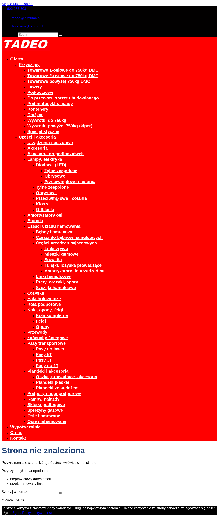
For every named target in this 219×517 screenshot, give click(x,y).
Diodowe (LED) (51, 165)
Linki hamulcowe (53, 276)
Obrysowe (54, 176)
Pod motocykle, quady (50, 103)
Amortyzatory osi (44, 215)
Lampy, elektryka (44, 159)
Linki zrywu (56, 248)
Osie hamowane (43, 415)
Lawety (34, 86)
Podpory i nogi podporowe (54, 393)
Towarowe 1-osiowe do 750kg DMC (62, 70)
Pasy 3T (44, 360)
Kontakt (18, 438)
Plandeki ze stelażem (57, 388)
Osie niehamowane (46, 421)
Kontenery (37, 109)
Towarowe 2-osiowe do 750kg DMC (62, 75)
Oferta (16, 59)
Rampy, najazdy (43, 399)
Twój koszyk (27, 26)
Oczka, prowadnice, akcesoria (66, 376)
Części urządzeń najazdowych (66, 243)
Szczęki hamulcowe (56, 287)
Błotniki (35, 220)
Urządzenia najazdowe (50, 142)
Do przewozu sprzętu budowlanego (63, 98)
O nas (16, 432)
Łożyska (35, 293)
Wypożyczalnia (25, 427)
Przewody (37, 332)
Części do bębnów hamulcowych (69, 237)
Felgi (41, 321)
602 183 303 (16, 9)
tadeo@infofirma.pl (26, 18)
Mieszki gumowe (61, 254)
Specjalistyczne (43, 131)
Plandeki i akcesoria (47, 371)
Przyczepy (29, 64)
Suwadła (53, 259)
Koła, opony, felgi (45, 309)
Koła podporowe (44, 304)
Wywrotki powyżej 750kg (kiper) (59, 126)
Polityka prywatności (37, 513)
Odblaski (45, 209)
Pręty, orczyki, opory (57, 282)
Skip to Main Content (17, 4)
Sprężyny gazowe (45, 410)
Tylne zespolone (60, 170)
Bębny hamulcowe (54, 231)
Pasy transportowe (46, 343)
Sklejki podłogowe (46, 404)
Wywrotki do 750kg (46, 120)
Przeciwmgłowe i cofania (69, 181)
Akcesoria (37, 148)
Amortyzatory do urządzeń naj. (75, 270)
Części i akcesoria (37, 137)
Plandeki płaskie (52, 382)
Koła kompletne (52, 315)
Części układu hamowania (53, 226)
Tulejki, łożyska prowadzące (73, 265)
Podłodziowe (40, 92)
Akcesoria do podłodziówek (55, 153)
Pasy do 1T (47, 365)
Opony (42, 326)
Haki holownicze (44, 298)
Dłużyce (35, 114)
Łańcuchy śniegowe (47, 337)
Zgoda (17, 513)
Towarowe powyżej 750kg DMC (58, 81)
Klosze (43, 204)
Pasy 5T (44, 354)
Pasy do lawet (50, 349)
